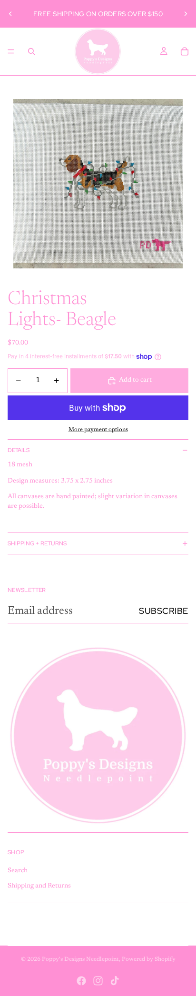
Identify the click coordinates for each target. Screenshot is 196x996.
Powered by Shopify (149, 959)
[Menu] (11, 51)
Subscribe (163, 610)
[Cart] (184, 51)
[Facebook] (81, 980)
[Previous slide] (10, 13)
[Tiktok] (114, 980)
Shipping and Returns (39, 886)
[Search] (31, 51)
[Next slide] (185, 13)
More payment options (98, 430)
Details (18, 450)
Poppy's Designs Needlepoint (80, 959)
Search (18, 871)
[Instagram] (98, 980)
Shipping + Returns (37, 543)
